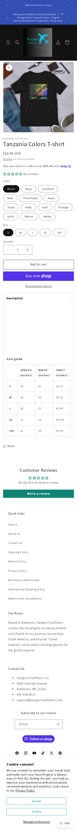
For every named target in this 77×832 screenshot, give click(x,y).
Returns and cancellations (25, 598)
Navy (28, 189)
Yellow (28, 216)
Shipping (7, 159)
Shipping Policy (18, 552)
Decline (36, 812)
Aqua (51, 198)
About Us (14, 534)
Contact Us (15, 543)
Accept (36, 801)
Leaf (45, 207)
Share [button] (11, 446)
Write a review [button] (38, 493)
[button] (8, 42)
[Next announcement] (69, 5)
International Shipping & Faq (26, 589)
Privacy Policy (25, 790)
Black (11, 189)
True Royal (30, 198)
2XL (59, 232)
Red (10, 198)
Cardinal (48, 189)
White (47, 216)
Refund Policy (17, 561)
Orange (63, 207)
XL (45, 232)
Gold (10, 216)
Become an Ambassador (24, 580)
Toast (11, 207)
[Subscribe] (57, 724)
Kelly (28, 207)
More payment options (38, 285)
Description (14, 298)
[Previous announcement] (7, 5)
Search (12, 524)
